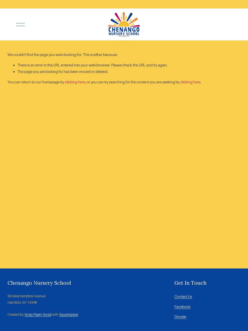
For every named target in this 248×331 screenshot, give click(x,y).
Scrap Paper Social (37, 314)
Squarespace (68, 314)
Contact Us (183, 296)
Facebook (182, 307)
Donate (180, 317)
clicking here (75, 82)
